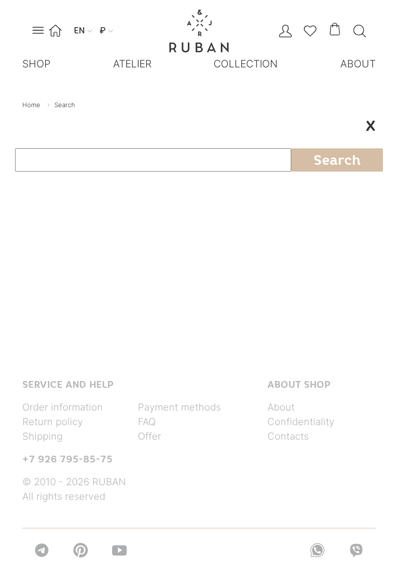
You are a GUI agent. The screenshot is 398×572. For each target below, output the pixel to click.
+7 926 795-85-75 (67, 459)
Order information (62, 407)
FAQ (147, 422)
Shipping (42, 436)
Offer (149, 436)
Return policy (52, 422)
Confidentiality (300, 422)
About (281, 407)
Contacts (288, 436)
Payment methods (179, 407)
